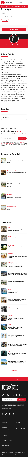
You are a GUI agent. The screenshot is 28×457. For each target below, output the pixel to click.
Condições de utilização (7, 440)
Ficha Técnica (4, 422)
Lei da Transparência (6, 443)
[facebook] (9, 414)
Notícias (2, 6)
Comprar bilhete (14, 29)
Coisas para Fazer (9, 6)
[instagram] (2, 414)
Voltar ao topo (15, 379)
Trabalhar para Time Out (6, 431)
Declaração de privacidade (5, 435)
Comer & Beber (17, 6)
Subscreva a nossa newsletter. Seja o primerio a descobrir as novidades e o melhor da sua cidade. (13, 134)
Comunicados (4, 425)
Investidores (4, 427)
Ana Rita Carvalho (17, 45)
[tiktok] (6, 414)
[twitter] (13, 414)
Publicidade (18, 422)
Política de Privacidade (10, 143)
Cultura (23, 6)
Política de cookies (6, 438)
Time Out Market (19, 425)
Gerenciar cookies (5, 445)
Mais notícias (14, 370)
